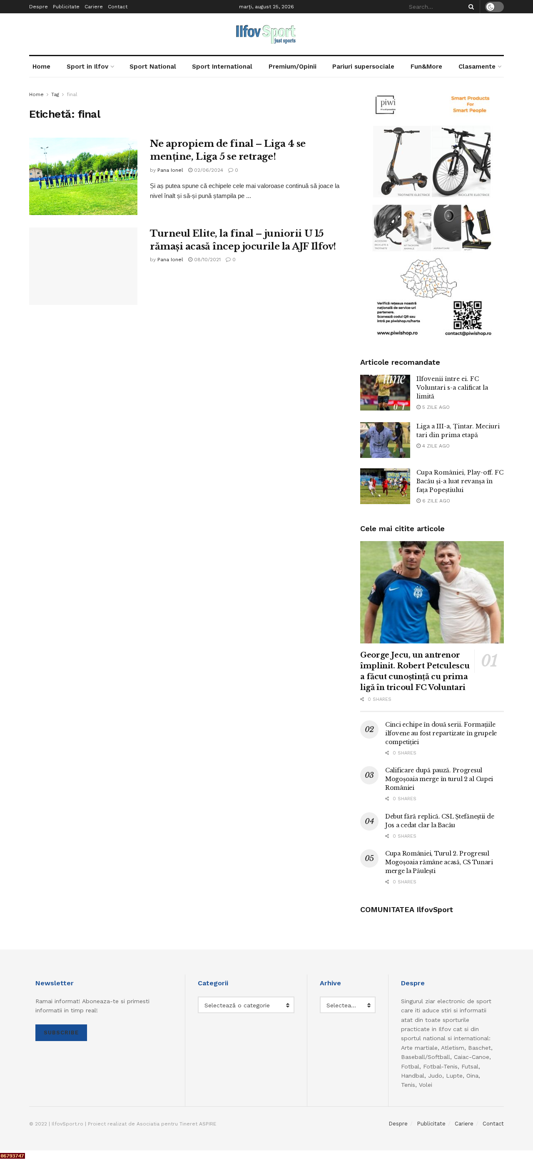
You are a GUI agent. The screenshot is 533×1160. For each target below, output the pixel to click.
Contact (117, 7)
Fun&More (426, 66)
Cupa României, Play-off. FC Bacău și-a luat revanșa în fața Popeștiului (459, 481)
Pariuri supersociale (363, 66)
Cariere (94, 7)
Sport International (222, 66)
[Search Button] (469, 6)
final (72, 94)
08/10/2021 (206, 259)
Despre (38, 7)
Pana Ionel (170, 170)
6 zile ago (435, 501)
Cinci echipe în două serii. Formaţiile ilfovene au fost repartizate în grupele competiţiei (441, 733)
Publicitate (66, 7)
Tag (55, 94)
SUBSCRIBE (61, 1032)
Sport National (153, 66)
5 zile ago (435, 407)
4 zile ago (435, 446)
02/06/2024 (207, 170)
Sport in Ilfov (87, 66)
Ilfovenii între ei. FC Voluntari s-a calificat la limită (452, 387)
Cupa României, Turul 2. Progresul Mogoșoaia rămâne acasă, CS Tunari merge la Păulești (439, 862)
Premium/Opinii (292, 66)
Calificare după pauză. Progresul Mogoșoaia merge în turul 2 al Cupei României (439, 779)
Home (41, 66)
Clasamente (477, 66)
